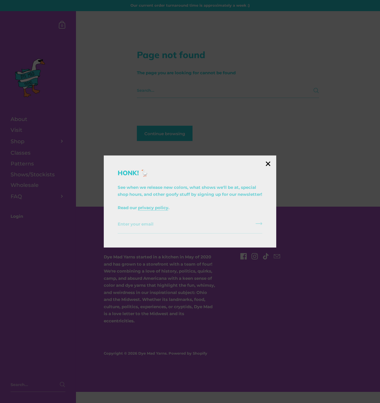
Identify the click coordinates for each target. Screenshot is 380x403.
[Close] (268, 164)
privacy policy (153, 207)
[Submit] (259, 225)
